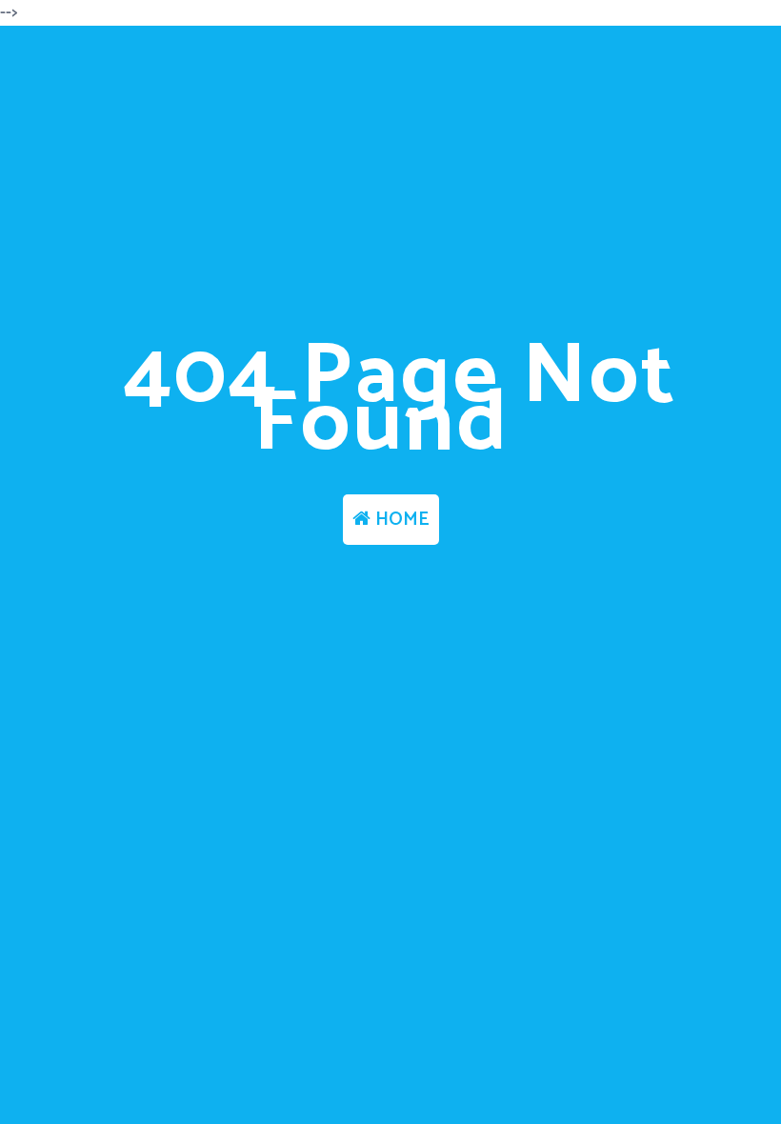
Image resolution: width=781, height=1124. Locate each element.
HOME (400, 519)
